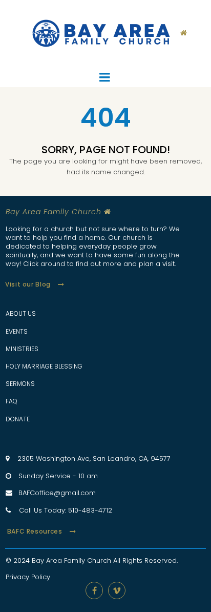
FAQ (11, 401)
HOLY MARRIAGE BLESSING (44, 366)
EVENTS (17, 331)
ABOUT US (21, 313)
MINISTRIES (22, 348)
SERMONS (20, 383)
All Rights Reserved (145, 560)
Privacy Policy (28, 577)
